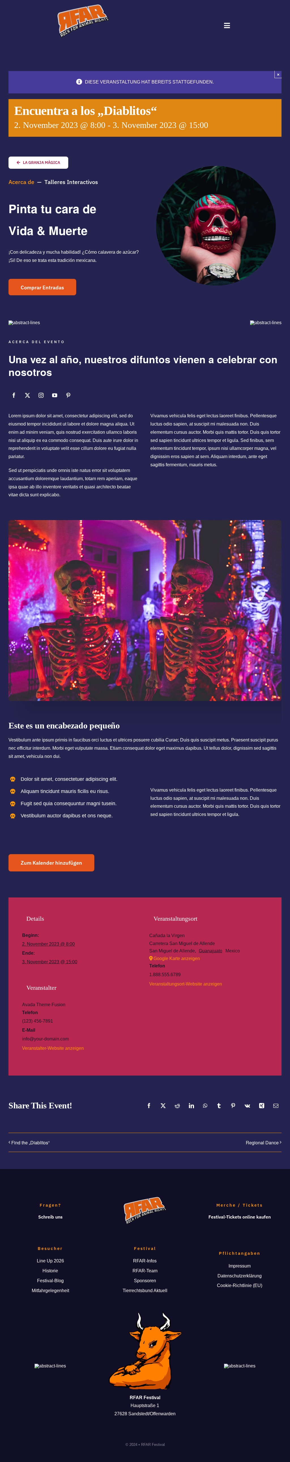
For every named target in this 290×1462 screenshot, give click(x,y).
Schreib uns (50, 1217)
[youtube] (54, 395)
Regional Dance (262, 1142)
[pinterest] (68, 395)
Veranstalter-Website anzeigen (53, 1048)
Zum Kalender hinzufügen (51, 863)
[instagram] (41, 395)
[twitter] (27, 395)
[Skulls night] (145, 522)
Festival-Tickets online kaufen (239, 1217)
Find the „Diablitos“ (30, 1142)
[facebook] (13, 395)
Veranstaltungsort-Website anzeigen (185, 984)
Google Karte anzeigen (176, 958)
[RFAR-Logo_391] (83, 6)
